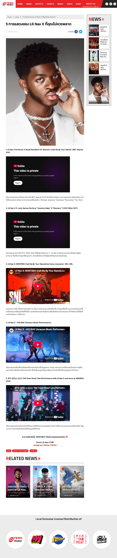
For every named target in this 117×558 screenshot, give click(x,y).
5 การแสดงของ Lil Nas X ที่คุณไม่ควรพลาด (39, 17)
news (9, 17)
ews (95, 19)
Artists (39, 4)
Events (50, 4)
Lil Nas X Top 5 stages (20, 451)
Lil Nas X (33, 451)
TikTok (54, 445)
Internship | (88, 7)
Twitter (47, 445)
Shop (78, 4)
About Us (90, 3)
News (29, 4)
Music (60, 4)
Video (69, 4)
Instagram (37, 445)
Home (20, 4)
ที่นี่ (66, 437)
